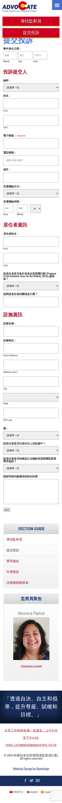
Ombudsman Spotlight (31, 666)
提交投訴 (31, 32)
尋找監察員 (31, 21)
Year (35, 61)
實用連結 (12, 561)
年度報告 (12, 572)
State (5, 403)
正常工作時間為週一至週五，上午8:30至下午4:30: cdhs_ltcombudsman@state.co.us (31, 738)
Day (20, 61)
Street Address (10, 355)
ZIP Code (7, 420)
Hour (5, 214)
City (5, 388)
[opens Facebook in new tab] (25, 780)
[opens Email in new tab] (37, 780)
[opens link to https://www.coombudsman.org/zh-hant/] (32, 6)
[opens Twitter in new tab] (31, 780)
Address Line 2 (10, 372)
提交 (7, 509)
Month (6, 61)
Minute (20, 214)
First (5, 110)
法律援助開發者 (17, 583)
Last (5, 127)
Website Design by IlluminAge (31, 769)
